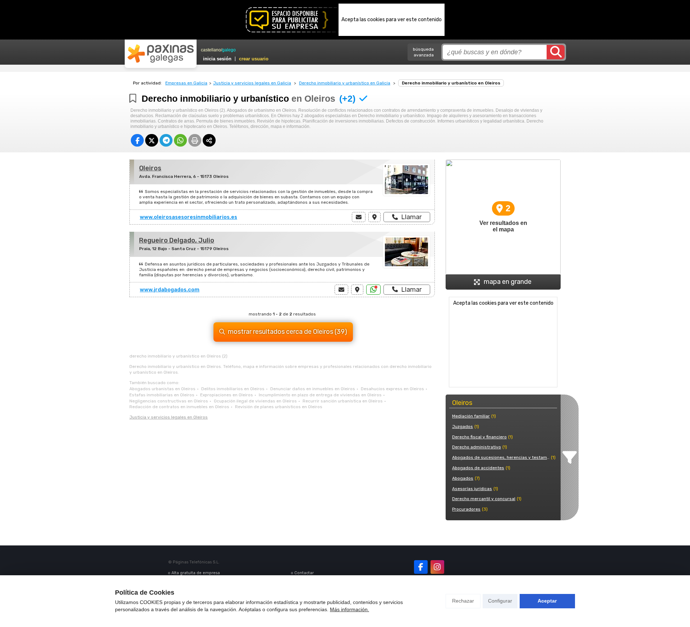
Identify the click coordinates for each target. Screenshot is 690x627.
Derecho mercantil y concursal (483, 498)
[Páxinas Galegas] (161, 53)
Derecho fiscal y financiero (479, 436)
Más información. (349, 609)
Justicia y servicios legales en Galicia (252, 83)
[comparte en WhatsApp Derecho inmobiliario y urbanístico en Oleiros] (180, 140)
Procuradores (466, 509)
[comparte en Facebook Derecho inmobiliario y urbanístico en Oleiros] (137, 140)
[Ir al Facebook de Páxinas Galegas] (421, 567)
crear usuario (253, 58)
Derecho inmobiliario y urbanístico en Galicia (344, 83)
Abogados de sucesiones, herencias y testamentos (500, 457)
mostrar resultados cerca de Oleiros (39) (287, 332)
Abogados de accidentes (478, 467)
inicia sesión (217, 58)
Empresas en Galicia (186, 83)
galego (229, 49)
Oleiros (150, 168)
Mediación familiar (471, 416)
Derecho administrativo (476, 446)
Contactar (304, 573)
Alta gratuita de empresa (195, 573)
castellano (211, 49)
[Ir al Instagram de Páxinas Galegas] (437, 567)
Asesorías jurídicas (472, 488)
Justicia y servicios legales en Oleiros (168, 417)
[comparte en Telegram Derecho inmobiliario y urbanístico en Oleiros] (166, 140)
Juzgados (462, 426)
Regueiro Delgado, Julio (176, 240)
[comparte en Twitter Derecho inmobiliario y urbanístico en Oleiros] (151, 140)
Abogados (462, 478)
